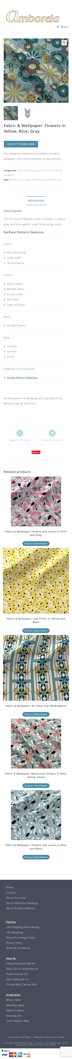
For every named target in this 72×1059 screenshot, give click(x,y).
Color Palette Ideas (17, 1020)
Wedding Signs (15, 1005)
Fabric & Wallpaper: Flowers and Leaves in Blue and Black (36, 847)
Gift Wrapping (14, 932)
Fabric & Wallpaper (27, 170)
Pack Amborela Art (17, 979)
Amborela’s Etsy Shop (19, 1037)
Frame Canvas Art (17, 974)
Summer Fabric (54, 179)
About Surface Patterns (20, 908)
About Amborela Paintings (22, 903)
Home (10, 887)
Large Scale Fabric (34, 179)
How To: (11, 958)
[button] (64, 42)
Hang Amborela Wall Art (20, 963)
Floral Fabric (16, 179)
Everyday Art (14, 1015)
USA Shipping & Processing (23, 927)
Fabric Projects (15, 1010)
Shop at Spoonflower (21, 144)
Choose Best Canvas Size (21, 984)
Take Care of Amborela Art (22, 968)
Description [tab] (36, 200)
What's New (13, 999)
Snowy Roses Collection (22, 377)
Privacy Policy (14, 942)
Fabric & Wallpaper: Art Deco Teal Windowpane (36, 705)
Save (37, 452)
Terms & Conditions (18, 948)
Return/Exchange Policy (20, 937)
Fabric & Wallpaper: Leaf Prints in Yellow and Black (36, 620)
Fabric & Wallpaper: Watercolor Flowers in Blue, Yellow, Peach (36, 775)
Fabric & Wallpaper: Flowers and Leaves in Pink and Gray (36, 533)
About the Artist (16, 897)
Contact (11, 892)
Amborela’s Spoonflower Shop (48, 1037)
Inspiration (13, 994)
